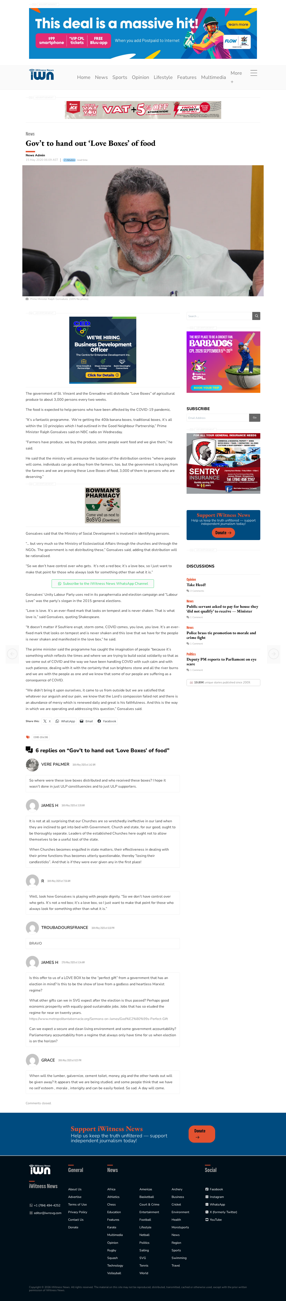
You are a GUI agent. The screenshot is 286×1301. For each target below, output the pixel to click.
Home (83, 77)
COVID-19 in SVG (41, 737)
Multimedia (213, 77)
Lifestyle (163, 77)
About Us (75, 1189)
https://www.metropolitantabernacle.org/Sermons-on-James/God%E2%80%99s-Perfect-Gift (98, 1019)
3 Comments (197, 591)
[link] (41, 74)
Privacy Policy (77, 1212)
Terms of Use (77, 1204)
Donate (220, 533)
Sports (119, 77)
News (101, 77)
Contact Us (76, 1220)
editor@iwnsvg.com (47, 1213)
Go (255, 417)
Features (187, 77)
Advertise (74, 1197)
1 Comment (196, 617)
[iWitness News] (39, 1169)
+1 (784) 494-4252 (47, 1205)
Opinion (140, 77)
